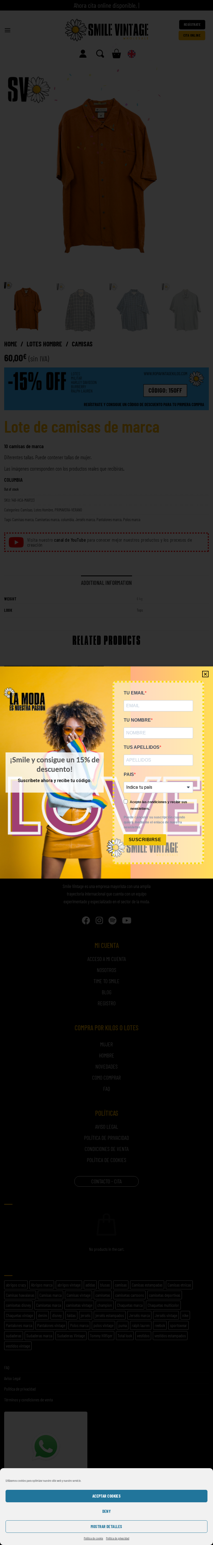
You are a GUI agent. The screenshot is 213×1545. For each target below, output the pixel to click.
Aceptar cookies (106, 1495)
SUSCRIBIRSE (145, 839)
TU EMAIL (134, 693)
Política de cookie (93, 1538)
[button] (205, 674)
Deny (106, 1511)
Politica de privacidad (117, 1538)
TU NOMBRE (137, 720)
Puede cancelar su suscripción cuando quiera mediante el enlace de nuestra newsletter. (154, 822)
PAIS (129, 774)
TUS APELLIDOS (141, 747)
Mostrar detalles (106, 1526)
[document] (106, 772)
